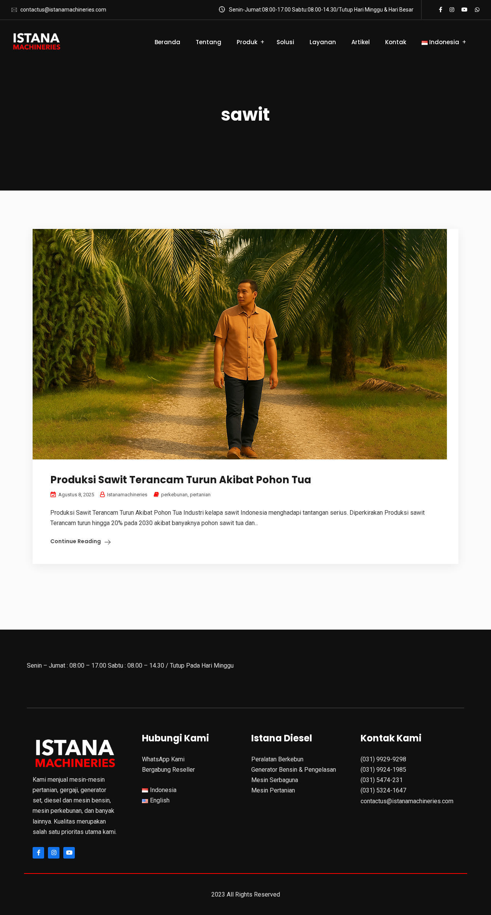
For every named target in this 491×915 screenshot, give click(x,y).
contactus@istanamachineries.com (63, 10)
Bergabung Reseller (168, 769)
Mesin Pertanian (273, 790)
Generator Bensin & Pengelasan (293, 769)
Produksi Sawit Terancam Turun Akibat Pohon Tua (180, 480)
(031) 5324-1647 (383, 790)
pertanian (200, 494)
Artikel (360, 42)
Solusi (285, 42)
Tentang (208, 42)
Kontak (395, 42)
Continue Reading (75, 541)
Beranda (167, 42)
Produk (247, 42)
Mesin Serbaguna (274, 780)
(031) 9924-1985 (383, 769)
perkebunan (174, 494)
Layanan (323, 42)
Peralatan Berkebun (277, 759)
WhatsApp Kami (163, 759)
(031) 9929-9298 (383, 759)
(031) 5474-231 (382, 780)
